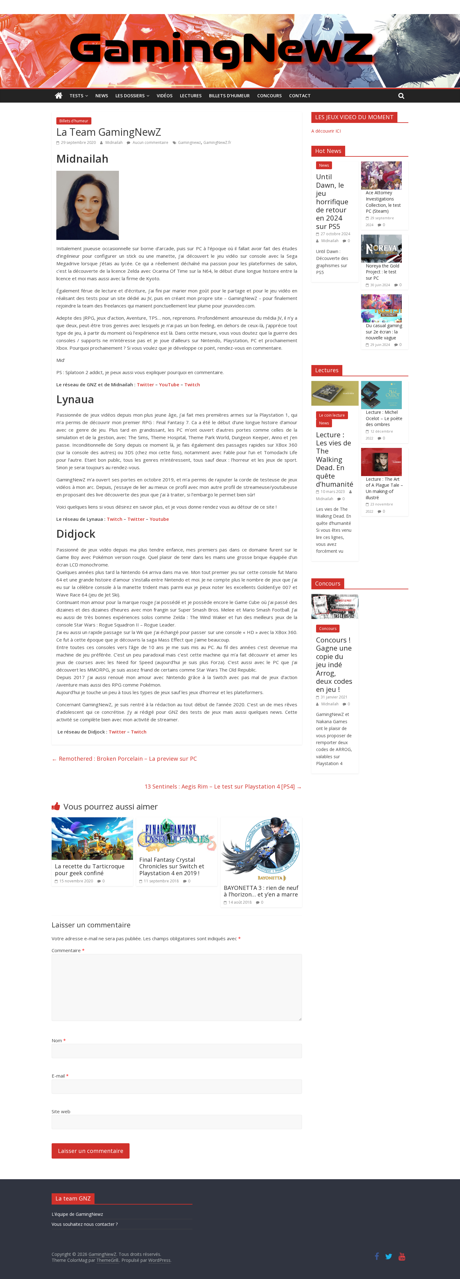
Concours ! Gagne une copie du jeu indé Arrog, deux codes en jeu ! (334, 664)
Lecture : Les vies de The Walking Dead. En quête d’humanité (334, 459)
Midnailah (114, 142)
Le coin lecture (332, 415)
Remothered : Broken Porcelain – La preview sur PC (124, 758)
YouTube (169, 384)
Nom (59, 1040)
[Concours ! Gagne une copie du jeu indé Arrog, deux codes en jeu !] (335, 597)
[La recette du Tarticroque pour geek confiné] (92, 821)
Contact (300, 96)
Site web (61, 1111)
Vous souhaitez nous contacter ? (85, 1224)
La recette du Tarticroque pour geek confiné (90, 869)
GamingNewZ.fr (217, 142)
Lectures (191, 96)
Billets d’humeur (229, 96)
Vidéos (164, 96)
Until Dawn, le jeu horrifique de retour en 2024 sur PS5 (332, 201)
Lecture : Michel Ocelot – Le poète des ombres (384, 418)
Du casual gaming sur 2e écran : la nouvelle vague (384, 331)
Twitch (192, 384)
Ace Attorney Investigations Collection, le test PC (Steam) (383, 202)
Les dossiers (130, 96)
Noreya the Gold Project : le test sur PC (382, 272)
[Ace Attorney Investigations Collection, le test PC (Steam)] (381, 165)
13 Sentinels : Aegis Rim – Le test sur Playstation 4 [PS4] (223, 786)
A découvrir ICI (326, 131)
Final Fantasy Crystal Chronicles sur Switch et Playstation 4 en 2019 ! (171, 866)
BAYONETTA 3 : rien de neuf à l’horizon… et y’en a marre (261, 891)
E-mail (60, 1076)
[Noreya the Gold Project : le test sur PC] (381, 238)
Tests (76, 96)
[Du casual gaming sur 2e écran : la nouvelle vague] (381, 298)
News (101, 96)
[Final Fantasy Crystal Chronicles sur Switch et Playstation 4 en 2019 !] (176, 821)
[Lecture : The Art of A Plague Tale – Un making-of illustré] (381, 451)
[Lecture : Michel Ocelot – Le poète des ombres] (381, 384)
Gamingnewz (189, 142)
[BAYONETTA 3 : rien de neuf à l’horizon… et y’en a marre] (260, 821)
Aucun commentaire (150, 142)
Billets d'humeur (73, 121)
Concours (269, 96)
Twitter (145, 384)
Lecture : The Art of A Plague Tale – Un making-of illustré (384, 488)
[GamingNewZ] (230, 17)
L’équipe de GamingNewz (77, 1214)
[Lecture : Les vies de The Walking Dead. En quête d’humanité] (335, 384)
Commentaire (68, 950)
